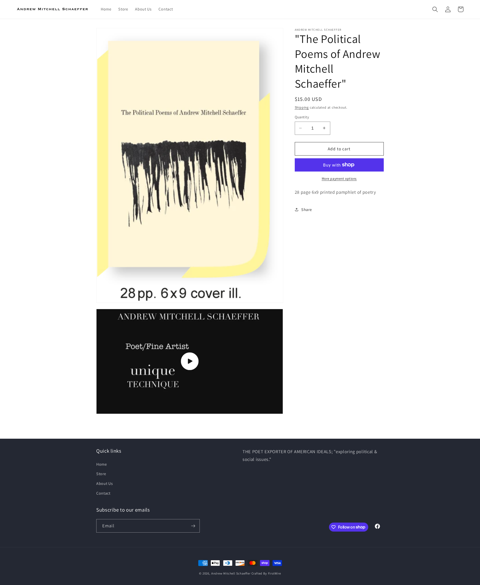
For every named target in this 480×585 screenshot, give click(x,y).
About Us (104, 483)
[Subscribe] (193, 526)
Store (101, 473)
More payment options (339, 178)
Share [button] (306, 209)
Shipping (302, 107)
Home (101, 464)
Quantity (302, 117)
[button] (435, 9)
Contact (103, 493)
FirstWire (274, 573)
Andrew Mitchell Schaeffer (230, 573)
